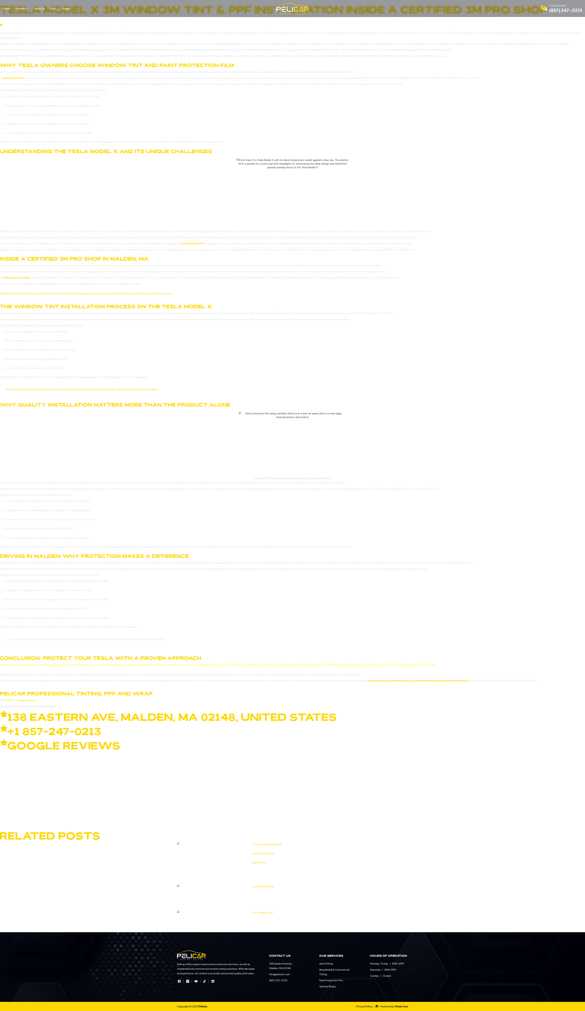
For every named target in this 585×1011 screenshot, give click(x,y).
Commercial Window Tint (267, 844)
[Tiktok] (204, 981)
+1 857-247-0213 (55, 731)
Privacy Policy (364, 1006)
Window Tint (254, 17)
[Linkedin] (213, 981)
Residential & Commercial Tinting (334, 972)
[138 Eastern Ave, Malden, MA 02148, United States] (4, 714)
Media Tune (401, 1006)
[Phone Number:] (544, 8)
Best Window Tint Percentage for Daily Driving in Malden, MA (300, 918)
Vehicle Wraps (327, 986)
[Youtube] (196, 981)
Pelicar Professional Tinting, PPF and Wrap (76, 694)
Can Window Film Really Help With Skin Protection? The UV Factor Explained (313, 868)
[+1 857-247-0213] (4, 728)
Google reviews (26, 700)
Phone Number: (558, 5)
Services (21, 8)
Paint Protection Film (331, 980)
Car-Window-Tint (262, 912)
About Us (39, 8)
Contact (65, 8)
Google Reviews (64, 746)
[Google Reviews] (4, 742)
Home (6, 8)
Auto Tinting (326, 963)
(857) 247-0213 (565, 10)
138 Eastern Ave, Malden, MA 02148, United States (172, 717)
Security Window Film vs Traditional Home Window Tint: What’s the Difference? (316, 892)
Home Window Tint (263, 853)
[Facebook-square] (179, 981)
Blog (53, 8)
